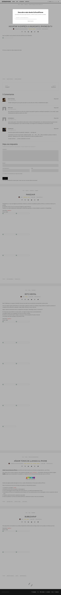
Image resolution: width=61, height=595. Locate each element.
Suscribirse (41, 17)
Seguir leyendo (30, 21)
